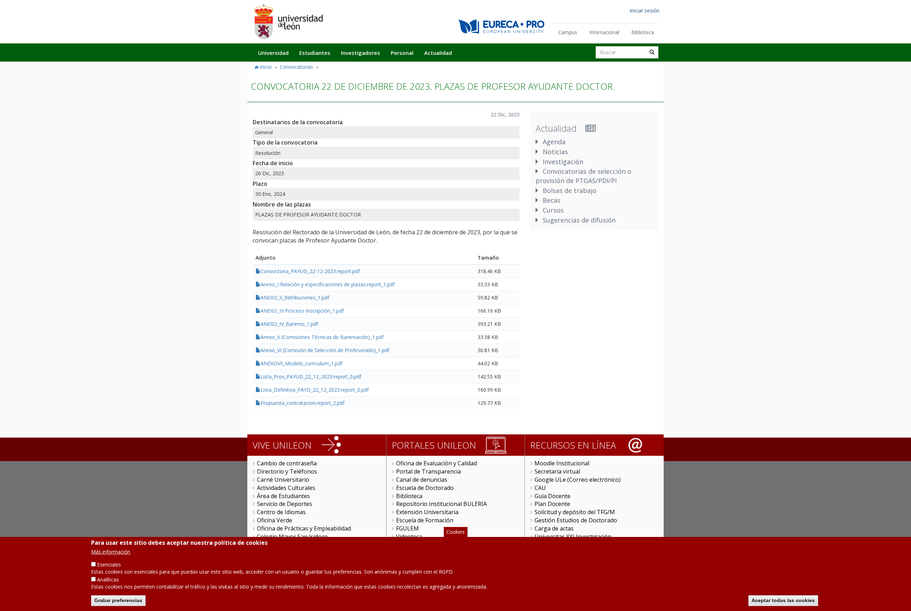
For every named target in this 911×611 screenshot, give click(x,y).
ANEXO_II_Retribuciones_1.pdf (294, 297)
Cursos (553, 210)
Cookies (455, 531)
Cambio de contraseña (287, 463)
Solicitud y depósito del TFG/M (575, 512)
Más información (110, 551)
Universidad (273, 52)
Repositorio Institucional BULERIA (441, 504)
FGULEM (407, 528)
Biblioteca (642, 32)
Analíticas (108, 579)
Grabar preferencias (118, 600)
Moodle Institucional (562, 463)
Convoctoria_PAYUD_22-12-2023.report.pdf (310, 271)
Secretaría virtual (557, 471)
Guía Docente (552, 496)
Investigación (563, 161)
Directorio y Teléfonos (287, 471)
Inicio (266, 66)
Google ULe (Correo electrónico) (578, 480)
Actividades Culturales (286, 488)
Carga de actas (554, 528)
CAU (540, 488)
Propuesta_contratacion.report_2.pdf (302, 403)
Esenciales (109, 564)
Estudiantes (314, 52)
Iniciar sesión (644, 10)
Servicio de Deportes (284, 504)
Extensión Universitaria (427, 512)
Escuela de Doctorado (425, 488)
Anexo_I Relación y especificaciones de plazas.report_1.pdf (327, 284)
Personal (402, 52)
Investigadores (360, 52)
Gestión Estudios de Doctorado (576, 520)
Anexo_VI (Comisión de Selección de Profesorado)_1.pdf (324, 350)
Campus (567, 32)
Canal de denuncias (421, 480)
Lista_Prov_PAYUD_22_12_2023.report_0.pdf (310, 376)
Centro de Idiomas (281, 512)
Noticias (555, 151)
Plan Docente (552, 504)
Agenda (554, 141)
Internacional (604, 32)
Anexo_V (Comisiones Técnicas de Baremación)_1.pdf (322, 337)
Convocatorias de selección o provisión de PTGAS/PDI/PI (583, 176)
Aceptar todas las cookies (783, 600)
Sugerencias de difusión (579, 220)
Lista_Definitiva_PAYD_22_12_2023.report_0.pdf (314, 389)
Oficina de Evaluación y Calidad (436, 463)
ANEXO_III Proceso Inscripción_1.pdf (302, 310)
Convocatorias (296, 66)
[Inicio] (288, 21)
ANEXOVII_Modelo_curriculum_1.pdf (301, 363)
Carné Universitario (283, 480)
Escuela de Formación (424, 520)
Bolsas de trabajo (569, 190)
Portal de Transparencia (428, 471)
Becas (551, 200)
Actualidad (438, 52)
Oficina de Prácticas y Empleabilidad (304, 528)
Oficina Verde (274, 520)
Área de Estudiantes (283, 496)
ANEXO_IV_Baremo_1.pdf (289, 323)
